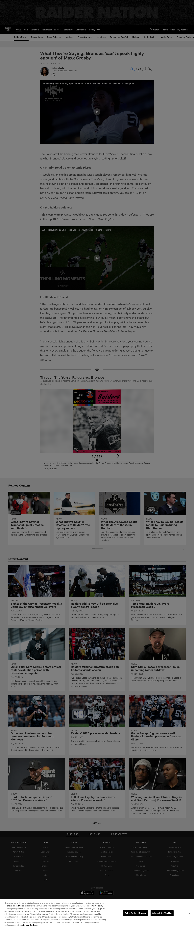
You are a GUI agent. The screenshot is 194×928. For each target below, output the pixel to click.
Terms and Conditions (14, 906)
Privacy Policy (96, 906)
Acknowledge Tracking (162, 913)
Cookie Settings (30, 925)
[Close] (189, 913)
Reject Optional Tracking (135, 913)
